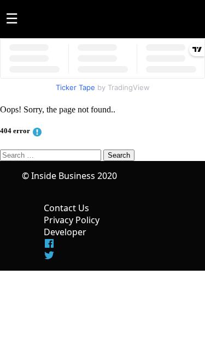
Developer (65, 232)
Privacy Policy (71, 220)
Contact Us (66, 208)
